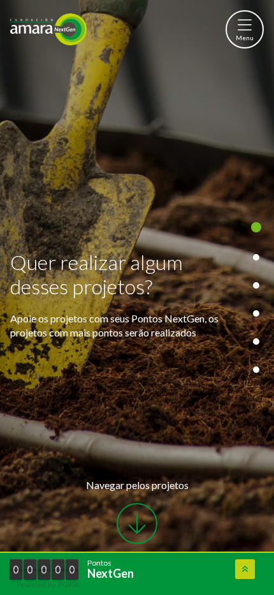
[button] (245, 29)
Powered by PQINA (48, 584)
